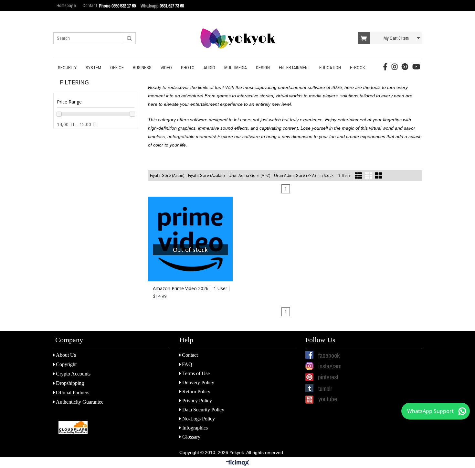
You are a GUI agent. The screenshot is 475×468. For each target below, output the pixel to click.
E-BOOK (357, 68)
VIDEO (166, 68)
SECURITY (67, 68)
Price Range (69, 102)
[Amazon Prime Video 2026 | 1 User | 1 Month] (190, 239)
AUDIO (209, 68)
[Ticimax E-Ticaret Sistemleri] (237, 463)
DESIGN (263, 68)
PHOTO (188, 68)
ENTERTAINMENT (294, 68)
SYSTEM (93, 68)
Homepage (66, 5)
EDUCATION (330, 68)
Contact (89, 5)
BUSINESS (142, 68)
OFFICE (117, 68)
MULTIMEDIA (235, 68)
